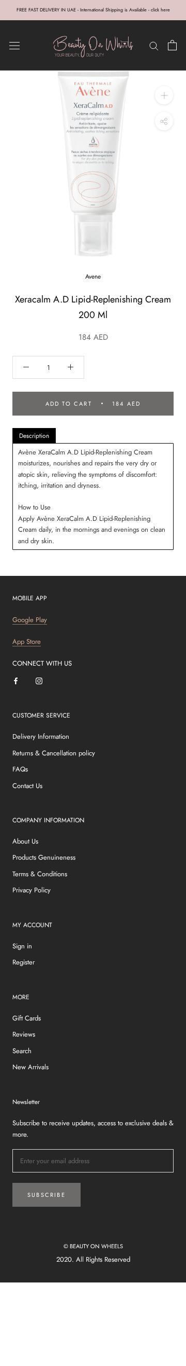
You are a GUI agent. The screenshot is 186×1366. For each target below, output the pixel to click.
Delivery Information (40, 736)
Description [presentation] (34, 435)
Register (23, 962)
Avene (93, 276)
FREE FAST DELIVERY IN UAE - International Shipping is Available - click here (93, 9)
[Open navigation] (14, 45)
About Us (25, 841)
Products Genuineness (43, 857)
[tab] (34, 436)
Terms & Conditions (39, 874)
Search (22, 1051)
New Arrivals (30, 1067)
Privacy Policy (31, 890)
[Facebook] (15, 680)
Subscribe (46, 1195)
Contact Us (27, 786)
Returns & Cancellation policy (53, 753)
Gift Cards (26, 1018)
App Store (26, 641)
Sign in (22, 946)
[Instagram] (39, 680)
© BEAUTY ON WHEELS (93, 1246)
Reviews (23, 1034)
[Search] (154, 45)
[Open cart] (172, 45)
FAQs (20, 769)
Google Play (29, 620)
